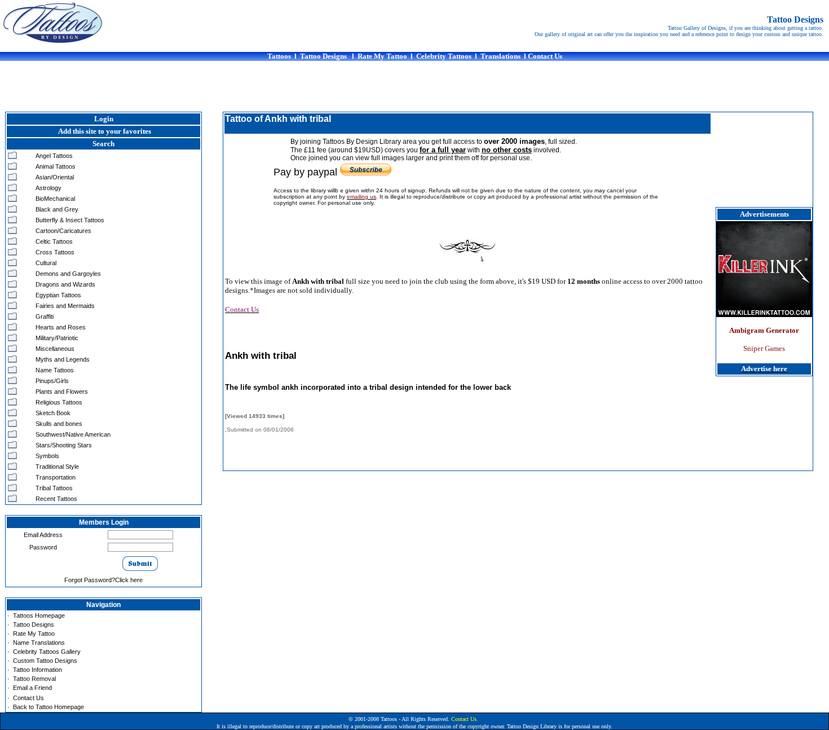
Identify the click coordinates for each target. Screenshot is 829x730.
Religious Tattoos (59, 402)
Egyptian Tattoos (58, 295)
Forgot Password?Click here (103, 580)
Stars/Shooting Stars (64, 445)
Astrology (48, 187)
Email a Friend (32, 687)
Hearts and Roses (61, 327)
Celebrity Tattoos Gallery (47, 651)
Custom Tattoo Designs (45, 660)
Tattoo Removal (34, 678)
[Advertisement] (414, 86)
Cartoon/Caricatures (63, 230)
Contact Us (28, 697)
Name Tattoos (55, 370)
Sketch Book (53, 413)
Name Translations (39, 642)
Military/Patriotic (57, 338)
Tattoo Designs (33, 624)
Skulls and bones (59, 423)
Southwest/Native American (73, 434)
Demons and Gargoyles (68, 273)
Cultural (46, 263)
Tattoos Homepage (39, 615)
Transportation (56, 477)
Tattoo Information (37, 669)
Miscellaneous (55, 348)
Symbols (47, 455)
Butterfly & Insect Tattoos (70, 220)
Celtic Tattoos (54, 241)
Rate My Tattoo (34, 633)
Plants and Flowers (62, 391)
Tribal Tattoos (54, 488)
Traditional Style (57, 466)
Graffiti (45, 316)
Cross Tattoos (55, 252)
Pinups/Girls (52, 380)
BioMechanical (55, 198)
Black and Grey (57, 209)
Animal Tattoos (56, 166)
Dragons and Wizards (65, 284)
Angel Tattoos (54, 155)
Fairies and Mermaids (65, 305)
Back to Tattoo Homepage (48, 706)
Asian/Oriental (55, 177)
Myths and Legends (63, 359)
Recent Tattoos (56, 498)
